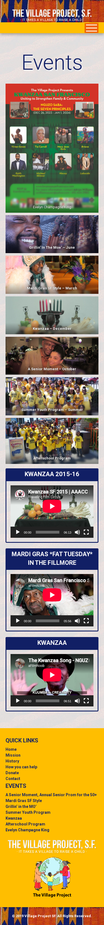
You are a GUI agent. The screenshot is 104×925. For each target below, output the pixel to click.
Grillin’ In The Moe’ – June (52, 247)
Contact (13, 778)
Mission (13, 755)
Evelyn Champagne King (27, 830)
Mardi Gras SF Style (24, 800)
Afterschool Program (52, 458)
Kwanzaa (14, 818)
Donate (12, 773)
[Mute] (77, 532)
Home (11, 749)
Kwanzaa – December (52, 328)
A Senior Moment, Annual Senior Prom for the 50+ (51, 795)
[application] (52, 511)
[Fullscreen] (86, 532)
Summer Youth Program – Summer (52, 410)
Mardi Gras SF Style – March (52, 288)
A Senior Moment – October (52, 369)
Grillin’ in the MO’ (21, 806)
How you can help (21, 767)
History (12, 761)
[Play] (18, 532)
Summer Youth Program (28, 812)
